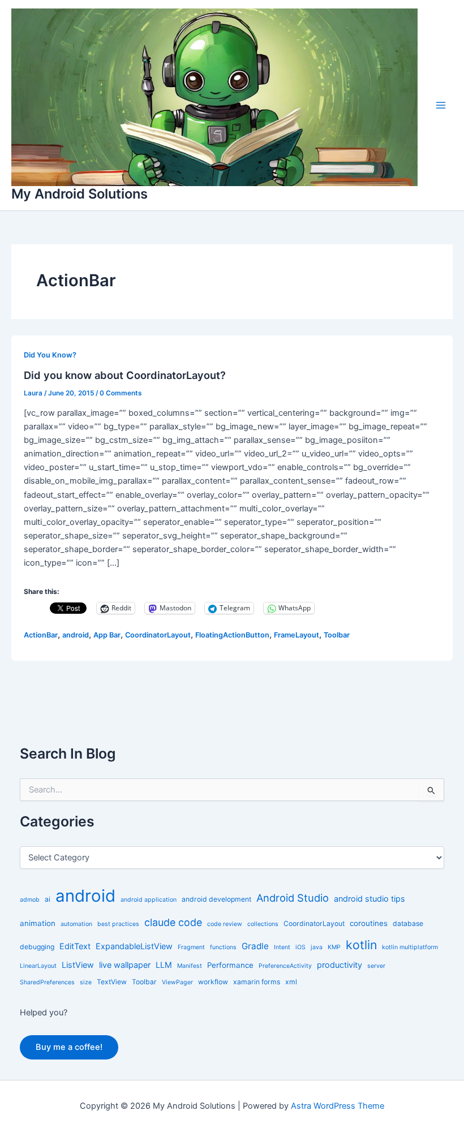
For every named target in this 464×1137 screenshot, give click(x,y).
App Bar (107, 635)
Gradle (255, 946)
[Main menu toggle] (441, 105)
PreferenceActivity (285, 966)
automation (76, 924)
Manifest (189, 966)
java (317, 947)
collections (262, 924)
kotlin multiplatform (410, 947)
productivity (339, 965)
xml (291, 981)
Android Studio (292, 897)
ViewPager (177, 982)
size (86, 982)
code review (224, 924)
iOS (300, 947)
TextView (112, 981)
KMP (334, 947)
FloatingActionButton (232, 635)
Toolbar (337, 635)
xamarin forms (256, 981)
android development (216, 899)
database (408, 923)
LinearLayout (38, 966)
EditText (75, 946)
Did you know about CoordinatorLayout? (125, 375)
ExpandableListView (134, 946)
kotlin (361, 944)
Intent (282, 947)
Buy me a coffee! (69, 1047)
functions (223, 947)
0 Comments (121, 393)
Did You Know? (50, 355)
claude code (173, 922)
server (376, 966)
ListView (78, 965)
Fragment (191, 947)
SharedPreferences (47, 982)
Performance (230, 965)
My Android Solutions (79, 194)
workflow (213, 981)
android (75, 635)
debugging (37, 946)
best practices (118, 924)
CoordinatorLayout (158, 635)
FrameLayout (296, 635)
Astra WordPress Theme (337, 1106)
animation (37, 923)
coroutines (369, 923)
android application (149, 899)
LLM (164, 965)
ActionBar (41, 635)
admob (30, 899)
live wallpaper (125, 965)
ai (47, 899)
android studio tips (369, 898)
